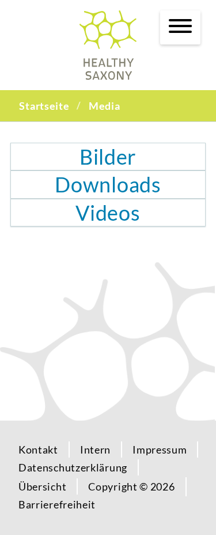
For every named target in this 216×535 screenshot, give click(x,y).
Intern (95, 449)
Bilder (108, 156)
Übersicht (42, 486)
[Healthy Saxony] (108, 45)
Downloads (108, 184)
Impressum (159, 449)
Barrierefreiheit (57, 504)
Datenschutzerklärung (72, 467)
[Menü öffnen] (180, 26)
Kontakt (38, 449)
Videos (107, 212)
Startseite (44, 106)
